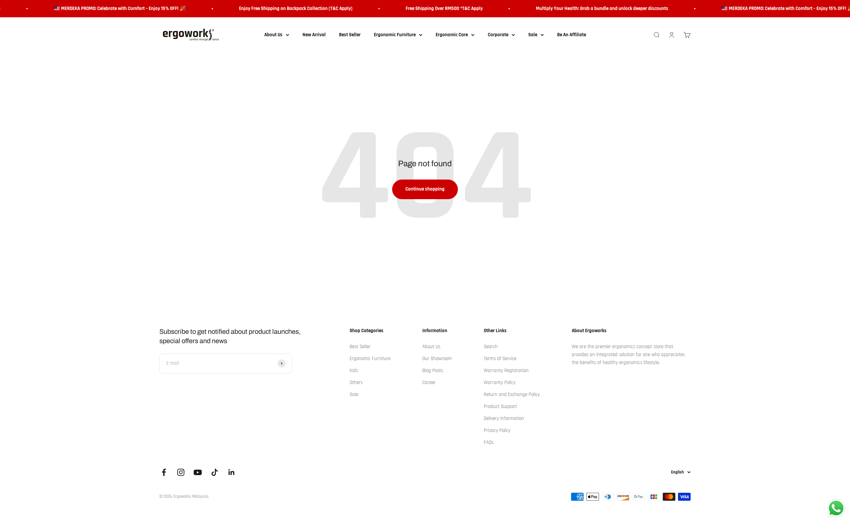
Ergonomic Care (452, 35)
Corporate (498, 35)
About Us (273, 35)
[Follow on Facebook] (163, 472)
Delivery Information (504, 418)
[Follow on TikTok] (214, 472)
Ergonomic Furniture (395, 35)
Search (491, 346)
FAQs (488, 442)
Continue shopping (425, 189)
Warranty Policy (500, 382)
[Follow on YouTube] (197, 472)
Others (356, 382)
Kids (354, 370)
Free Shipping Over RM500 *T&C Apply (436, 8)
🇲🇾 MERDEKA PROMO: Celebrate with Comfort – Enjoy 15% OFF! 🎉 (112, 8)
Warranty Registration (506, 370)
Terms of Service (500, 358)
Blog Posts (432, 370)
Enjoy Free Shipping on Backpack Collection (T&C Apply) (288, 8)
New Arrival (314, 35)
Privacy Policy (497, 430)
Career (429, 382)
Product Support (500, 406)
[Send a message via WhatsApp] (836, 508)
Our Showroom (437, 358)
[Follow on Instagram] (180, 472)
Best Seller (350, 35)
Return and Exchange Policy (512, 394)
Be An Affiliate (571, 35)
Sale (532, 35)
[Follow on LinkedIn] (231, 472)
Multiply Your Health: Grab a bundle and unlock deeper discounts (594, 8)
